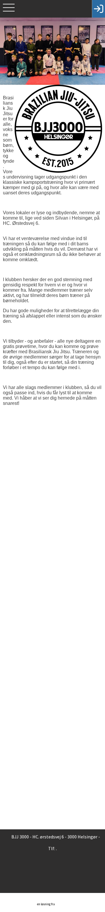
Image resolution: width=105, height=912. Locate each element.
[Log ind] (98, 9)
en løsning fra (46, 904)
